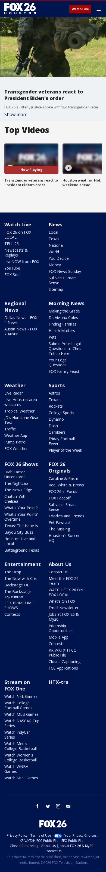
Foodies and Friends (66, 515)
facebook (37, 806)
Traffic (10, 429)
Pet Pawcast (60, 522)
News (55, 224)
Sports (57, 385)
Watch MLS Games (21, 777)
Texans (55, 399)
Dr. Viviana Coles (63, 317)
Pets (53, 337)
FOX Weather (16, 448)
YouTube (12, 268)
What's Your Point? (21, 507)
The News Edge (18, 489)
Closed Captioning (64, 661)
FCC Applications (63, 668)
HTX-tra (58, 682)
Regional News (15, 306)
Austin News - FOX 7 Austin (20, 331)
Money (55, 264)
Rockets (56, 406)
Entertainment (22, 564)
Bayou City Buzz (18, 532)
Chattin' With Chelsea (15, 499)
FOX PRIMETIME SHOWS (19, 605)
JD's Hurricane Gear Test (21, 420)
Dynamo (56, 419)
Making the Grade (64, 311)
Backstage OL (16, 584)
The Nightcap (16, 483)
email (68, 806)
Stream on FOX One (17, 685)
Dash (53, 425)
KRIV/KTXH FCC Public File (62, 653)
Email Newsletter (64, 607)
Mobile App (58, 637)
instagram (58, 806)
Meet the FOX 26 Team (64, 581)
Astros (54, 393)
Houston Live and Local (19, 541)
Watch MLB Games (21, 714)
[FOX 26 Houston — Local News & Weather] (20, 8)
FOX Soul (12, 274)
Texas (54, 238)
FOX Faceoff (59, 498)
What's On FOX (62, 601)
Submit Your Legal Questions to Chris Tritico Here (65, 348)
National (56, 245)
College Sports (61, 412)
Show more (15, 114)
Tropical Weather (19, 411)
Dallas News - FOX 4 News (20, 320)
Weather (15, 385)
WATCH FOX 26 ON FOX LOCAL (66, 592)
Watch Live (80, 9)
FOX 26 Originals (59, 467)
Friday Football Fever (62, 441)
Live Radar (13, 393)
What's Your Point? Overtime (21, 517)
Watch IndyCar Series (17, 735)
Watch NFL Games (21, 696)
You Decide (59, 258)
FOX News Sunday (65, 271)
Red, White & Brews (66, 484)
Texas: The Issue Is (21, 525)
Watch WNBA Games (16, 769)
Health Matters (62, 330)
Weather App (15, 435)
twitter (47, 806)
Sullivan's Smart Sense (62, 280)
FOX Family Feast (64, 371)
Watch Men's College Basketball (20, 746)
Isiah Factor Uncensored (15, 474)
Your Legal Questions (58, 362)
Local (53, 232)
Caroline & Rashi (63, 478)
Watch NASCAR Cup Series (21, 723)
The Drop (12, 571)
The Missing (59, 529)
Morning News (66, 303)
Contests (12, 614)
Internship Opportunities (61, 628)
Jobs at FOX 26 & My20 (64, 617)
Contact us (58, 571)
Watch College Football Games (18, 705)
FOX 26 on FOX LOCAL (17, 235)
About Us (60, 564)
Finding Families (63, 324)
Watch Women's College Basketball (20, 757)
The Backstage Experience (17, 594)
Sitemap (56, 289)
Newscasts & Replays (16, 253)
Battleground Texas (21, 550)
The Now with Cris (20, 578)
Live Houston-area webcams (20, 402)
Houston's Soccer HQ (64, 538)
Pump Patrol (15, 442)
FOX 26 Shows (21, 464)
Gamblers (57, 432)
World (54, 251)
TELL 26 (11, 243)
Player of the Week (65, 450)
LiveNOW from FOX (21, 261)
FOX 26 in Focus (63, 491)
